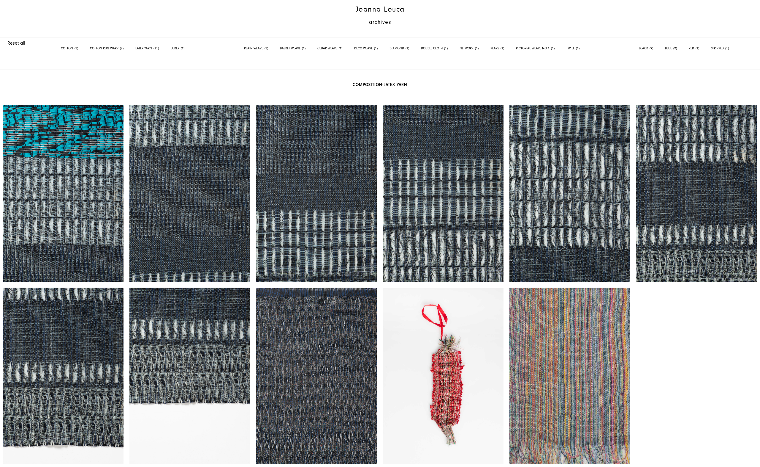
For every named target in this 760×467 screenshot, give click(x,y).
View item (63, 193)
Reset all (16, 43)
